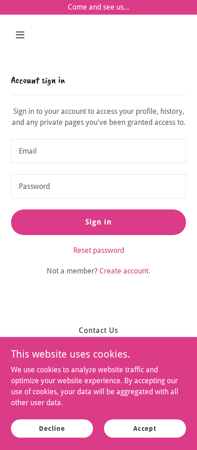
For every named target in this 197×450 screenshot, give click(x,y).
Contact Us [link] (98, 330)
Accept (145, 428)
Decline (52, 428)
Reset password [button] (98, 250)
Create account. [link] (124, 271)
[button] (24, 35)
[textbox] (98, 151)
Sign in (98, 222)
